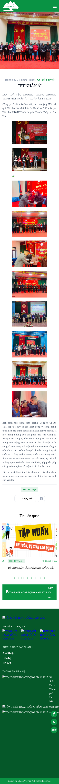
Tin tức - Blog (27, 79)
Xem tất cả (50, 592)
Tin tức (6, 662)
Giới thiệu (8, 653)
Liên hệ (6, 658)
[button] (14, 578)
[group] (29, 547)
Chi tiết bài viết (45, 79)
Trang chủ (10, 79)
